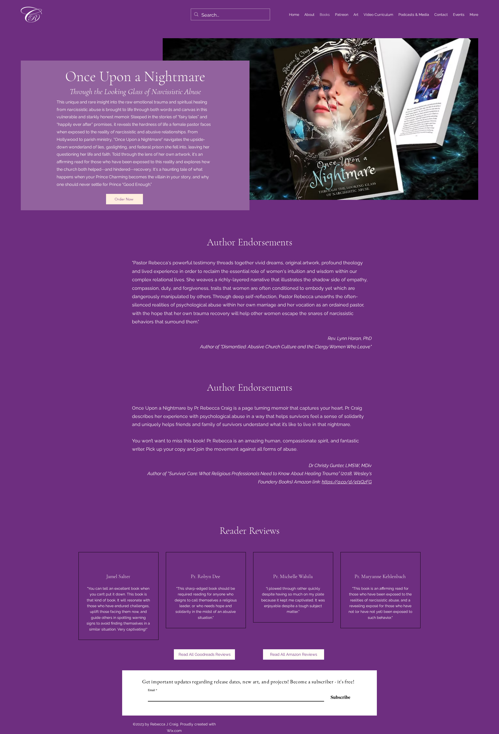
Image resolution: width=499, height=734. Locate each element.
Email (151, 689)
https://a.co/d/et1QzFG (347, 481)
